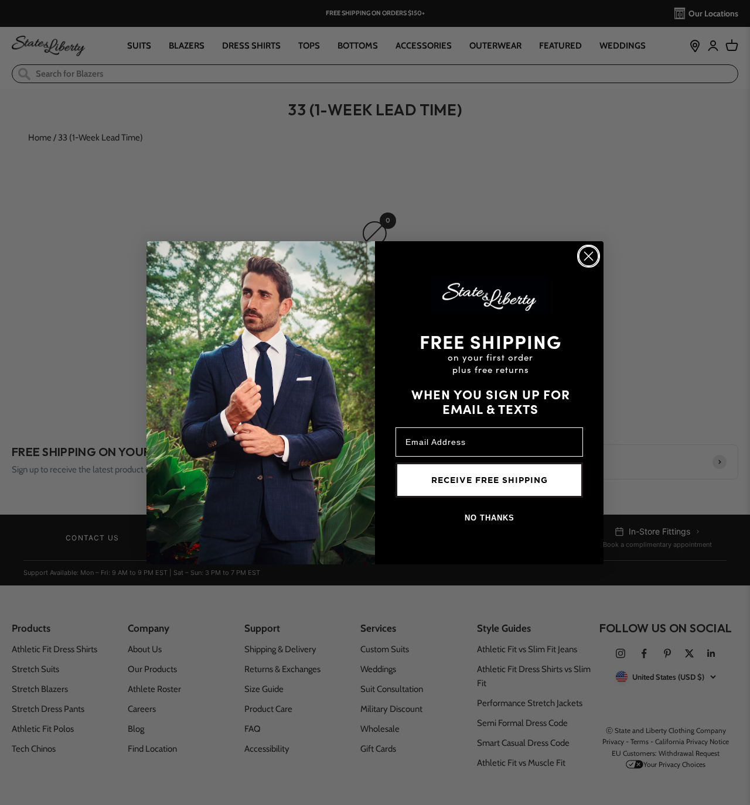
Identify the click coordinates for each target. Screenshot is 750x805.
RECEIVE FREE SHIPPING (489, 480)
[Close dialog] (588, 256)
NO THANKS (489, 517)
